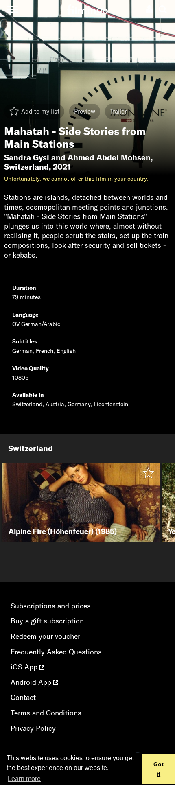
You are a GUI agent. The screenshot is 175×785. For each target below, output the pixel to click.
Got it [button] (158, 769)
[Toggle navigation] (12, 9)
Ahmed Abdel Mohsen (109, 157)
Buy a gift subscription (47, 620)
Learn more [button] (24, 778)
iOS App (25, 666)
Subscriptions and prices (51, 605)
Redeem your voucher (45, 636)
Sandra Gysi (26, 157)
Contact (23, 697)
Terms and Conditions (46, 712)
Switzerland (26, 167)
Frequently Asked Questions (56, 651)
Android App (32, 682)
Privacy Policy (33, 728)
